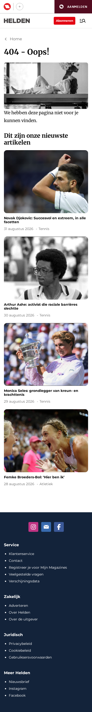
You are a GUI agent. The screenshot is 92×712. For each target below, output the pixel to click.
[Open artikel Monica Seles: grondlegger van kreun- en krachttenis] (46, 364)
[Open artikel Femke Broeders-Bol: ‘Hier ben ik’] (46, 448)
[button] (73, 6)
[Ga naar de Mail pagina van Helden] (46, 527)
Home (16, 39)
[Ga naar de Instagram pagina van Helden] (33, 527)
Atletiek (46, 484)
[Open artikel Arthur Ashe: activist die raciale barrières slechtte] (46, 278)
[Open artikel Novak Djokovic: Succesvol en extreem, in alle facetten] (46, 191)
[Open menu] (82, 21)
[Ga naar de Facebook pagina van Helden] (59, 527)
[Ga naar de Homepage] (17, 21)
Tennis (44, 229)
